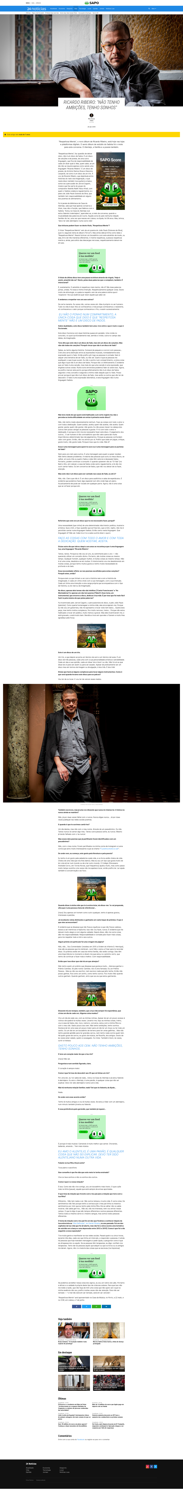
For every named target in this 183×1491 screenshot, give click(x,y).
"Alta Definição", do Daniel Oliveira (86, 1223)
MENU (28, 3)
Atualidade (61, 1340)
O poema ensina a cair (109, 849)
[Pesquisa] (149, 8)
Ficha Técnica (29, 1480)
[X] (155, 1466)
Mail (33, 3)
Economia (95, 1402)
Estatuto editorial (40, 1480)
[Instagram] (147, 1466)
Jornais (38, 3)
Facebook (80, 1439)
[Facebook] (151, 1466)
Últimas (62, 1398)
